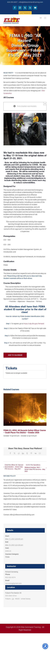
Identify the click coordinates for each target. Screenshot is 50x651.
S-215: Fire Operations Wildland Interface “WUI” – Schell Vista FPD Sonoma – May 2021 (35, 468)
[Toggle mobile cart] (40, 18)
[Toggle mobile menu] (45, 18)
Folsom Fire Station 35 (13, 593)
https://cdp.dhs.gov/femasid (33, 324)
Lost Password (25, 13)
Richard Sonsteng (11, 572)
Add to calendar (15, 355)
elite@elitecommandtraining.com (31, 2)
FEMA (7, 557)
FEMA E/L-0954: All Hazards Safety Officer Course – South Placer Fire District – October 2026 (24, 431)
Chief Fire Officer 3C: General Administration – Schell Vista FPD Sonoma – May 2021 (14, 467)
